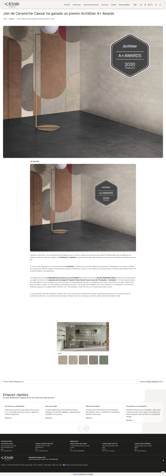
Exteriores (104, 5)
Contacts (3, 465)
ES (151, 5)
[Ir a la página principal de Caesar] (12, 4)
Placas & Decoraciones (91, 5)
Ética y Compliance (38, 465)
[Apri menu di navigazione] (160, 4)
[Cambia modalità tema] (145, 4)
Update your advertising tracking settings (76, 465)
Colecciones (77, 5)
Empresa (67, 5)
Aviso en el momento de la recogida (83, 474)
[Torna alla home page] (7, 458)
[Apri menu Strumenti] (141, 4)
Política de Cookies (57, 465)
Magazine (11, 18)
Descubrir (8, 418)
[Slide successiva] (86, 428)
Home (5, 18)
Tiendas (113, 5)
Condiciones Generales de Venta (16, 465)
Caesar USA (135, 5)
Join (59, 353)
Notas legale (28, 465)
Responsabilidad (124, 5)
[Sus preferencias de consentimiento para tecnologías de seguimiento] (163, 473)
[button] (163, 460)
